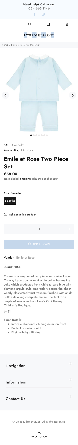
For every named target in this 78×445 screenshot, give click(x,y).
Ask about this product (22, 214)
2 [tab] (34, 135)
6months (10, 201)
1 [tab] (31, 135)
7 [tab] (47, 135)
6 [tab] (44, 135)
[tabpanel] (39, 93)
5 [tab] (42, 135)
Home (5, 45)
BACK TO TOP (39, 436)
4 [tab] (39, 135)
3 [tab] (36, 135)
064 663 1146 (39, 8)
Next (72, 95)
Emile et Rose (25, 257)
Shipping (25, 179)
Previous (5, 95)
